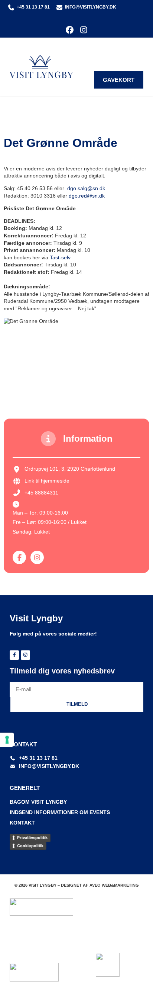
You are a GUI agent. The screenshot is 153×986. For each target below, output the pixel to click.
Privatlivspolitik (32, 837)
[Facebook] (70, 30)
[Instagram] (83, 30)
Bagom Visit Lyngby (38, 802)
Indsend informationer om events (60, 812)
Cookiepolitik (30, 845)
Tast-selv (60, 257)
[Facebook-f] (19, 557)
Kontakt (22, 823)
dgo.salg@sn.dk (86, 188)
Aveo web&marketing (114, 885)
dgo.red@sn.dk (87, 196)
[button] (138, 51)
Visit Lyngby (36, 618)
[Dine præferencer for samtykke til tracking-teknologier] (7, 740)
